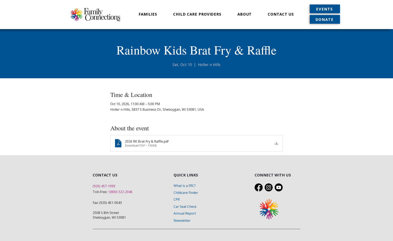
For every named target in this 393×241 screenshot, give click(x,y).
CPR (177, 199)
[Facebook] (259, 187)
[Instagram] (269, 187)
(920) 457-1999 (104, 186)
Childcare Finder (186, 192)
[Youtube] (279, 187)
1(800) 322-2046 (120, 192)
